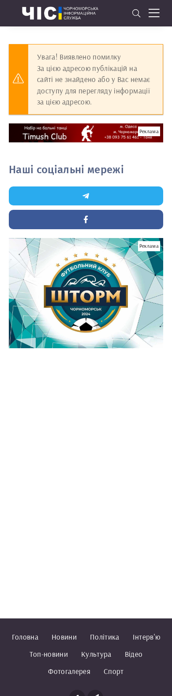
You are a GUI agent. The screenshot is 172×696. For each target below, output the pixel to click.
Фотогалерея (69, 671)
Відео (134, 654)
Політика (105, 636)
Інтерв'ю (147, 636)
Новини (64, 636)
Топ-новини (49, 654)
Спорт (114, 671)
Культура (96, 654)
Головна (25, 636)
